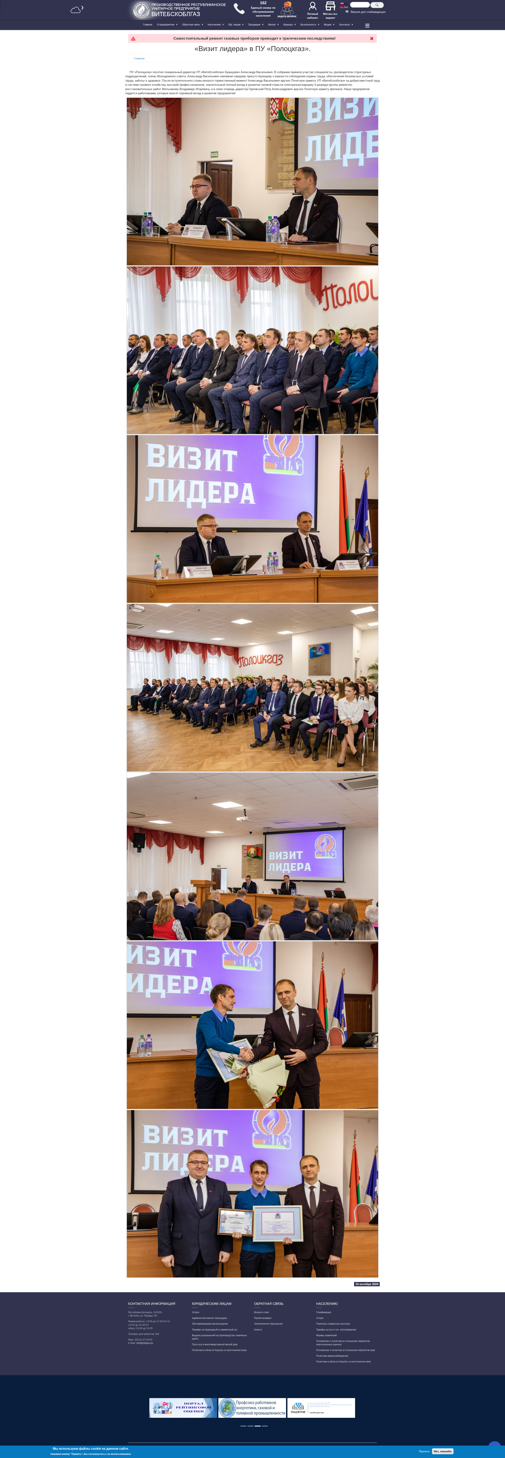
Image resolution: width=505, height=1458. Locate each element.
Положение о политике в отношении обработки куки (345, 1350)
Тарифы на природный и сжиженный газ (214, 1329)
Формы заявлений (326, 1335)
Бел (346, 7)
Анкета (258, 1329)
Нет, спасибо (443, 1451)
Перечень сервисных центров (333, 1323)
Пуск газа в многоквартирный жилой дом (214, 1344)
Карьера (287, 25)
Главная (147, 24)
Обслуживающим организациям (210, 1323)
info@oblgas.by (144, 1343)
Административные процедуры (209, 1318)
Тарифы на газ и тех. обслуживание (336, 1329)
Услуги (195, 1312)
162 (263, 3)
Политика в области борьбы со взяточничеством (219, 1350)
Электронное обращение (268, 1323)
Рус (346, 4)
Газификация (323, 1312)
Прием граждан (262, 1318)
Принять (424, 1451)
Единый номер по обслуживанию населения (263, 11)
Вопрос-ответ (261, 1312)
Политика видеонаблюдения (332, 1356)
